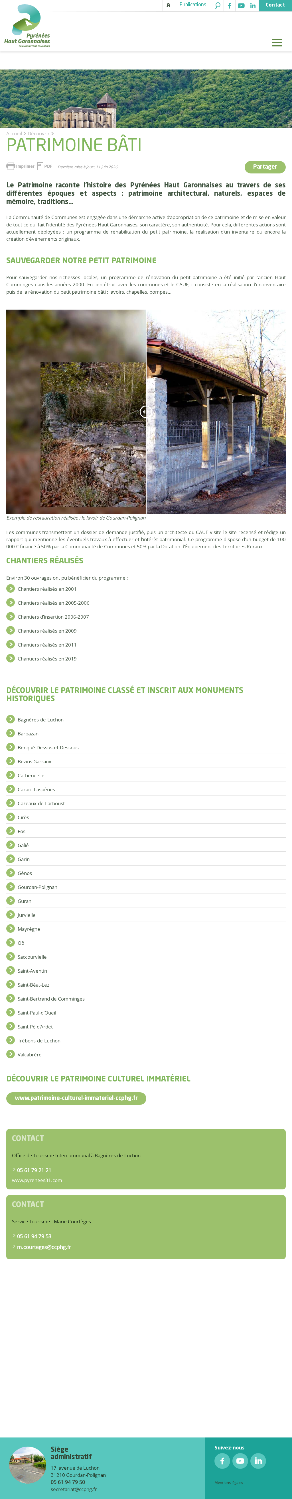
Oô (21, 943)
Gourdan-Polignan (37, 887)
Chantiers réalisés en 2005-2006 (54, 603)
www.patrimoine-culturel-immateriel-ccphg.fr (76, 1098)
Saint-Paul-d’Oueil (37, 1012)
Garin (24, 859)
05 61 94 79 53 (34, 1236)
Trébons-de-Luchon (39, 1040)
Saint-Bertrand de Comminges (51, 998)
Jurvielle (27, 915)
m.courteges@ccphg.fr (44, 1247)
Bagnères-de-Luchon (41, 719)
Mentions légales (228, 1482)
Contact (275, 5)
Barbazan (28, 733)
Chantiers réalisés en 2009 (47, 630)
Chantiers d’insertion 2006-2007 (53, 616)
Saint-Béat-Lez (33, 984)
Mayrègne (29, 929)
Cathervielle (31, 775)
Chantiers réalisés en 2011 (47, 644)
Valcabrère (30, 1054)
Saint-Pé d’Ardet (35, 1026)
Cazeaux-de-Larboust (41, 803)
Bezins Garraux (34, 761)
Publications (193, 5)
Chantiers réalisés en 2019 (47, 658)
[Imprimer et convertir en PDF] (29, 166)
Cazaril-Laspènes (36, 789)
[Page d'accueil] (27, 26)
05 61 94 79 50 (68, 1481)
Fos (21, 831)
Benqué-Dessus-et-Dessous (48, 747)
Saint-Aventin (32, 971)
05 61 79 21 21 (34, 1170)
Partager (265, 167)
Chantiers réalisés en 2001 (47, 589)
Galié (23, 845)
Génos (25, 873)
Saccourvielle (32, 957)
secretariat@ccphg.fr (74, 1489)
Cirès (23, 817)
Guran (24, 901)
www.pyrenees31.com (37, 1180)
